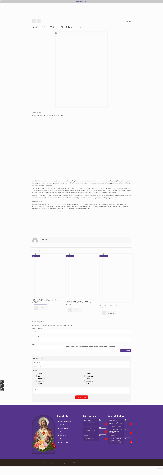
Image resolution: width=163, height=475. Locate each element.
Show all (128, 21)
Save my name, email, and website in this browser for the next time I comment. (90, 346)
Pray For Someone (65, 421)
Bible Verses (63, 435)
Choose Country (37, 328)
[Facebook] (124, 463)
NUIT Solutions (74, 463)
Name (33, 344)
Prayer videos (64, 432)
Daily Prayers (64, 428)
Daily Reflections (65, 425)
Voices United (64, 439)
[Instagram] (129, 463)
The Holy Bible (64, 442)
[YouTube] (126, 463)
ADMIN (44, 240)
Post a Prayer (36, 336)
